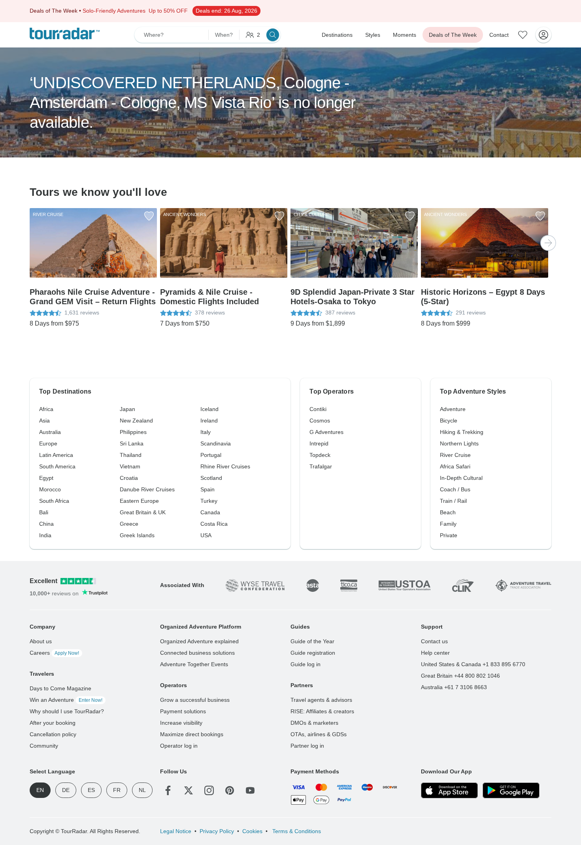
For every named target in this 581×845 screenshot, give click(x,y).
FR (117, 790)
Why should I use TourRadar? (67, 711)
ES (91, 790)
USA (205, 535)
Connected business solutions (197, 653)
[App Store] (449, 790)
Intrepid (318, 443)
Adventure (453, 409)
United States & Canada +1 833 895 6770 (473, 664)
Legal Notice (175, 831)
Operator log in (179, 746)
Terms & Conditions (296, 831)
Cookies (252, 831)
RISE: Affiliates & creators (322, 711)
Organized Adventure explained (199, 641)
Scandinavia (215, 443)
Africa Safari (455, 466)
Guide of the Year (312, 641)
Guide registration (312, 653)
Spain (207, 489)
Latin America (56, 455)
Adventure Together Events (194, 664)
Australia (50, 432)
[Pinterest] (230, 790)
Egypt (46, 478)
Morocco (50, 489)
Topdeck (319, 455)
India (45, 535)
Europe (48, 443)
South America (57, 466)
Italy (205, 432)
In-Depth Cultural (461, 478)
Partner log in (307, 746)
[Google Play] (511, 790)
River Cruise (455, 455)
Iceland (209, 409)
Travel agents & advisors (321, 700)
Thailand (130, 455)
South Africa (54, 501)
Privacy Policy (217, 831)
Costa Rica (214, 524)
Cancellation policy (53, 734)
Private (448, 535)
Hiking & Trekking (461, 432)
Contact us (434, 641)
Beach (448, 512)
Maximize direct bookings (191, 734)
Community (44, 746)
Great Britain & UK (143, 512)
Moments (404, 35)
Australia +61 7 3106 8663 (454, 687)
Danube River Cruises (147, 489)
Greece (129, 524)
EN (40, 790)
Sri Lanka (131, 443)
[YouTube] (250, 790)
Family (448, 524)
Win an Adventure (66, 700)
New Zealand (136, 420)
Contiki (317, 409)
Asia (44, 420)
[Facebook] (168, 790)
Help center (435, 653)
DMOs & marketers (314, 723)
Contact (499, 35)
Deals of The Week (453, 35)
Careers (54, 653)
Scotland (211, 478)
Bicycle (448, 420)
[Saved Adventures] (523, 35)
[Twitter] (188, 790)
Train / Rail (453, 501)
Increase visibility (181, 723)
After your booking (52, 723)
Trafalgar (320, 466)
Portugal (210, 455)
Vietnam (130, 466)
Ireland (209, 420)
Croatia (129, 478)
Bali (43, 512)
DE (66, 790)
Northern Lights (459, 443)
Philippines (133, 432)
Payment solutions (183, 711)
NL (142, 790)
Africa (46, 409)
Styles (372, 35)
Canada (210, 512)
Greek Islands (137, 535)
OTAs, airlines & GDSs (318, 734)
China (46, 524)
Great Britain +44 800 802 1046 (460, 676)
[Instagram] (209, 790)
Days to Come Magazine (60, 688)
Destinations (337, 35)
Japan (127, 409)
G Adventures (326, 432)
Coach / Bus (455, 489)
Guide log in (305, 664)
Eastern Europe (139, 501)
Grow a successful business (195, 700)
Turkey (208, 501)
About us (41, 641)
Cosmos (319, 420)
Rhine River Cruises (225, 466)
